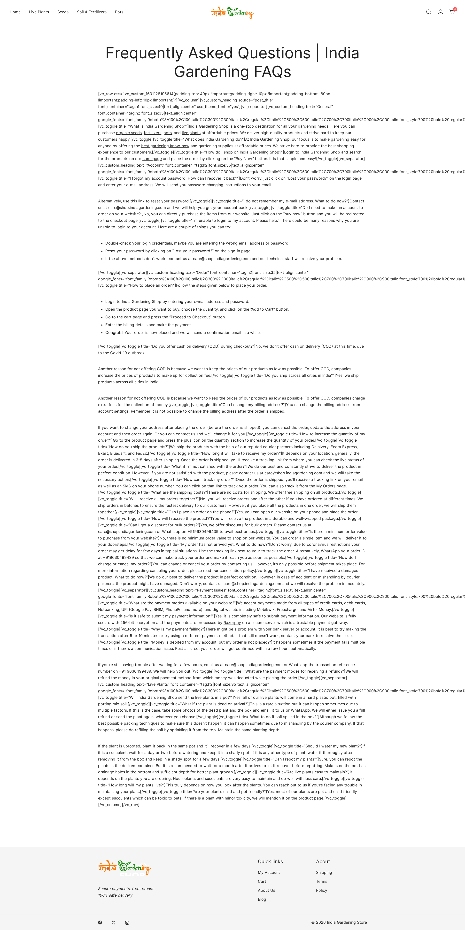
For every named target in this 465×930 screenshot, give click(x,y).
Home (15, 11)
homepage (152, 158)
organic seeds (129, 132)
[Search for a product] (429, 12)
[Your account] (440, 12)
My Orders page (331, 486)
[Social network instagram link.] (127, 922)
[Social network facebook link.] (100, 922)
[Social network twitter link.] (114, 922)
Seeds (63, 11)
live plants (191, 132)
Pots (119, 11)
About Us (266, 890)
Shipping (324, 872)
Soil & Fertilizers (92, 11)
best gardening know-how (165, 145)
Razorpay (232, 622)
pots (167, 132)
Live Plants (39, 11)
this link (138, 201)
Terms (321, 881)
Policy (321, 890)
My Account (269, 872)
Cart (262, 881)
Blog (262, 899)
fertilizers (152, 132)
